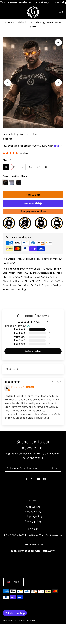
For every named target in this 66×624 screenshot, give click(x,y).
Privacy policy (33, 521)
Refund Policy (33, 511)
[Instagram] (44, 480)
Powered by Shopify (26, 620)
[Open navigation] (12, 12)
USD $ (16, 582)
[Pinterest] (32, 480)
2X (38, 166)
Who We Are (33, 506)
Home (8, 22)
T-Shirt (19, 22)
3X (46, 166)
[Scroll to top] (59, 616)
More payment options (33, 211)
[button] (11, 153)
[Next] (58, 82)
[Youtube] (38, 480)
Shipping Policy (33, 516)
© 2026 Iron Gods (10, 620)
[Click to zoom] (58, 42)
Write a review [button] (33, 351)
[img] (12, 382)
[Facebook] (21, 480)
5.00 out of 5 (41, 322)
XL (30, 166)
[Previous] (7, 82)
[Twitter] (26, 480)
